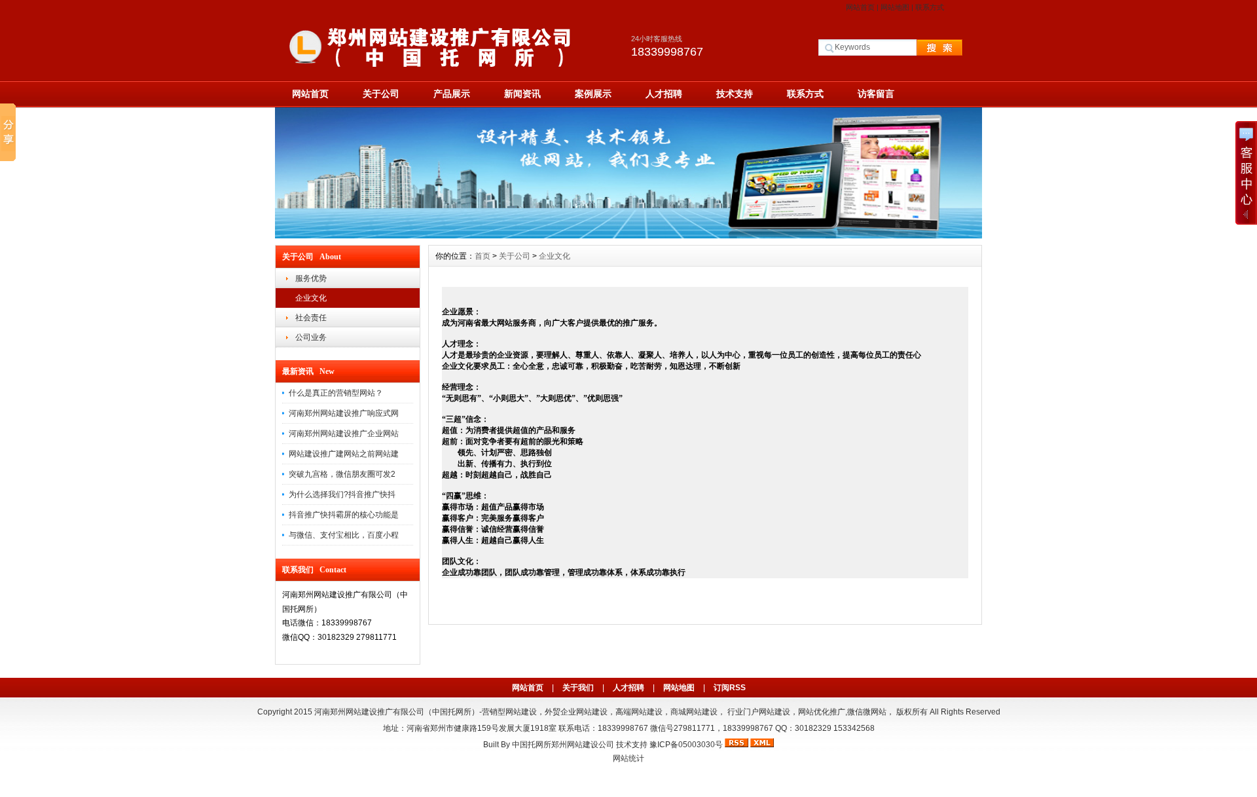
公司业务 (311, 337)
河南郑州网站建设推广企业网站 (344, 433)
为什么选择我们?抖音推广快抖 (342, 494)
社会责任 (311, 317)
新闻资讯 (522, 93)
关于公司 (381, 93)
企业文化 (311, 298)
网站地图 (895, 7)
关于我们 (578, 687)
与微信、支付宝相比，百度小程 (344, 535)
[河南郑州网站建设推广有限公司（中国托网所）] (628, 235)
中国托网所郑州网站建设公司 (563, 744)
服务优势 (311, 278)
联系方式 (929, 7)
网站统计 (628, 758)
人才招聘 (664, 93)
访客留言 (876, 93)
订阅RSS (730, 687)
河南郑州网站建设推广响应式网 (344, 413)
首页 (482, 256)
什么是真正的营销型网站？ (336, 393)
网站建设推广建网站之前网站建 (344, 453)
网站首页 (860, 7)
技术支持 (734, 93)
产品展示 (451, 93)
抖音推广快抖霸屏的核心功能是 (344, 514)
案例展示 (593, 93)
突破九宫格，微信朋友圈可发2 (342, 474)
